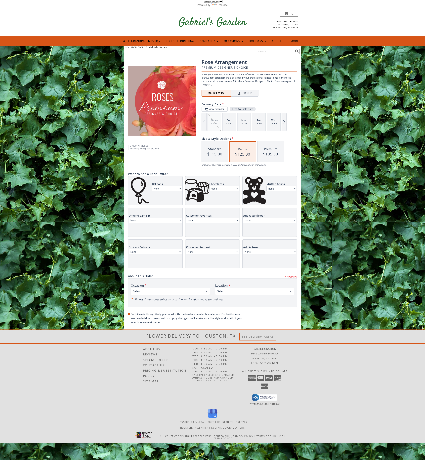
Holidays (256, 41)
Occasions (232, 41)
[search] (296, 51)
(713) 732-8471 (290, 27)
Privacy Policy (243, 436)
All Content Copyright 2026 (179, 436)
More (295, 41)
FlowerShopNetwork (215, 436)
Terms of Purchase (269, 436)
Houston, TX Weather (194, 427)
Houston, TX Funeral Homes (196, 421)
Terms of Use (223, 438)
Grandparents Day (145, 41)
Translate (222, 4)
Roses (170, 41)
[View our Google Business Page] (212, 417)
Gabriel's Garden (213, 22)
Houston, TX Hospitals (232, 421)
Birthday (187, 41)
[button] (289, 13)
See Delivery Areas (258, 336)
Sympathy (207, 41)
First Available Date (242, 109)
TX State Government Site (228, 427)
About (277, 41)
